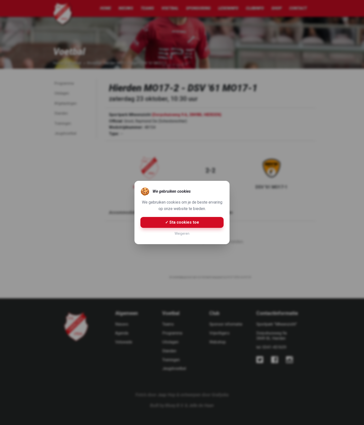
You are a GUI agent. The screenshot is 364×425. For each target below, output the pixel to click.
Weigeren (182, 234)
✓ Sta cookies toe (182, 222)
